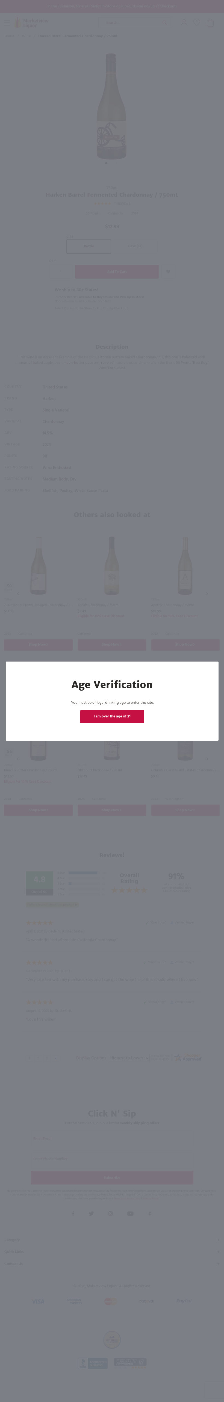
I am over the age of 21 (112, 716)
